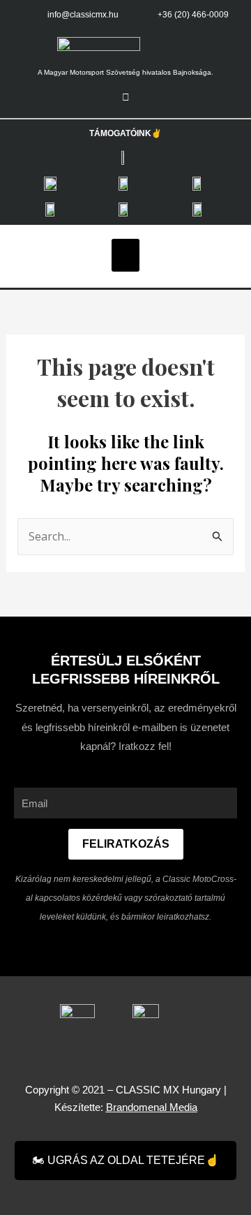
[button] (125, 255)
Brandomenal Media (151, 1107)
